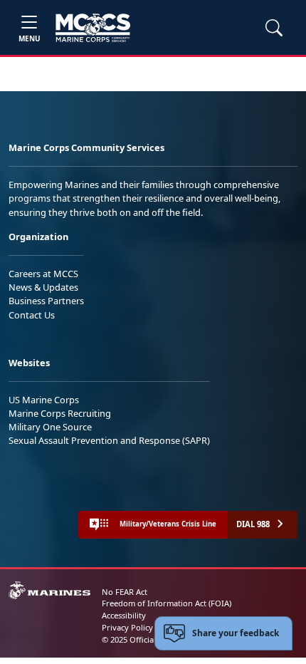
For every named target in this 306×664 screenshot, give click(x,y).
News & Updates (43, 287)
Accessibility (124, 615)
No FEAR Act (124, 591)
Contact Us (32, 314)
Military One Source (50, 426)
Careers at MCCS (43, 273)
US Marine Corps (44, 399)
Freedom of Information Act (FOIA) (166, 603)
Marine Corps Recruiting (60, 413)
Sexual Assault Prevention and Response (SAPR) (109, 440)
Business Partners (46, 300)
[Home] (93, 28)
